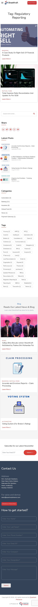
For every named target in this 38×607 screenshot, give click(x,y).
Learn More (6, 59)
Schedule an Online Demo (9, 504)
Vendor (28, 286)
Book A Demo (32, 3)
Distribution (7, 249)
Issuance (27, 252)
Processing (7, 269)
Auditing (16, 235)
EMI (18, 249)
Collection (7, 242)
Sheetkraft (27, 283)
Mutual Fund (7, 91)
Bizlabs (6, 238)
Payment (20, 262)
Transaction (17, 286)
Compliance (7, 245)
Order (22, 259)
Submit (29, 453)
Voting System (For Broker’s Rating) (22, 168)
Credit (18, 245)
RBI (21, 273)
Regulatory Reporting (10, 280)
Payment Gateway (7, 217)
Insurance (4, 205)
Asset (5, 235)
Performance (7, 266)
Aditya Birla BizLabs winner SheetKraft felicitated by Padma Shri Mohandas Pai (18, 344)
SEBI (17, 283)
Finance (27, 249)
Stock (5, 286)
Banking (5, 50)
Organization (7, 262)
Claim (29, 238)
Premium (20, 266)
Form (5, 252)
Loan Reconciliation (9, 259)
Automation (5, 198)
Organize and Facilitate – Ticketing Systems (22, 179)
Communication (20, 242)
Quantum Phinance (9, 273)
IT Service (6, 255)
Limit (17, 255)
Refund (21, 276)
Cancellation (18, 238)
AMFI (17, 231)
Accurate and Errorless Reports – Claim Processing (23, 146)
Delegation (30, 245)
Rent (24, 280)
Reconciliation (8, 276)
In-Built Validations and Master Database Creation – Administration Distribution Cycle (23, 158)
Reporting (7, 283)
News (3, 213)
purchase (19, 269)
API (25, 231)
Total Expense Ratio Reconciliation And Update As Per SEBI (17, 94)
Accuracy (6, 231)
